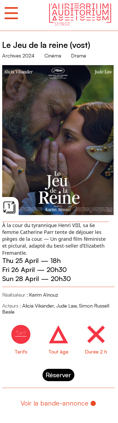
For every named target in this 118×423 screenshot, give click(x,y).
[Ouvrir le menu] (11, 13)
